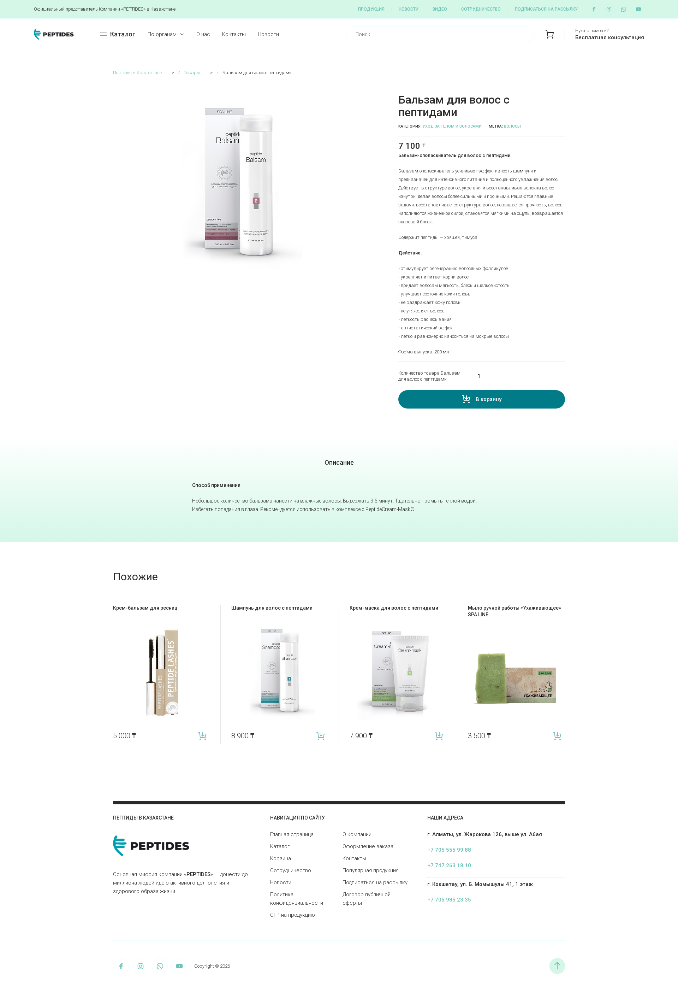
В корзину (488, 399)
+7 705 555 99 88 (449, 850)
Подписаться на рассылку (546, 9)
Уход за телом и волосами (452, 126)
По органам (162, 34)
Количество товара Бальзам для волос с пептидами (429, 376)
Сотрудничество (481, 9)
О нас (203, 34)
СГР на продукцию (292, 915)
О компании (357, 834)
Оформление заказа (368, 846)
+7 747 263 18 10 (449, 865)
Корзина (280, 858)
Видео (440, 9)
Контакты (234, 34)
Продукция (371, 9)
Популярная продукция (371, 870)
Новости (408, 9)
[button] (366, 97)
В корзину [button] (202, 736)
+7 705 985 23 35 (449, 900)
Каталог (280, 846)
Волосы (512, 126)
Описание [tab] (339, 462)
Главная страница (292, 834)
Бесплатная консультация (609, 37)
